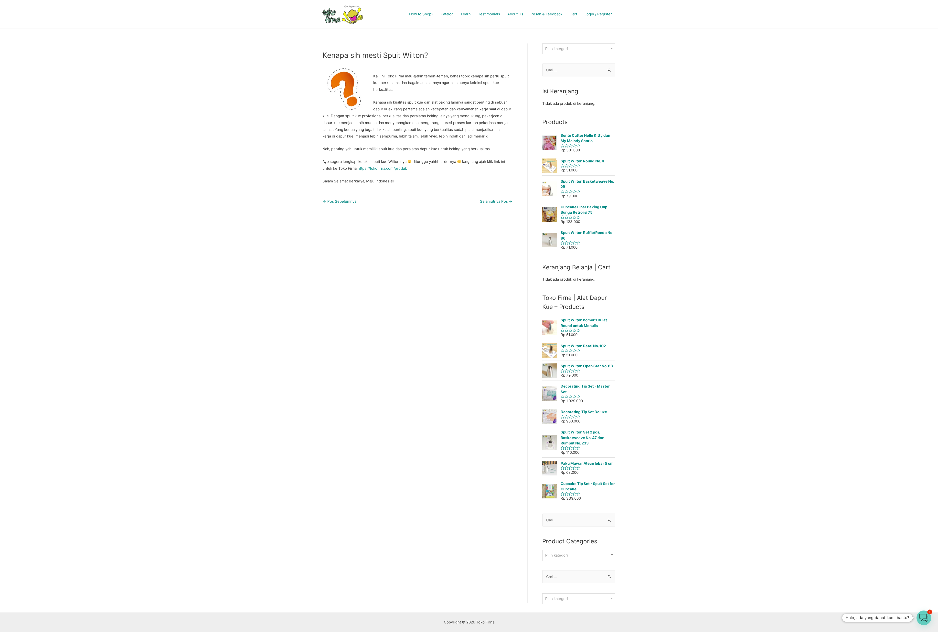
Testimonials (489, 14)
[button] (924, 618)
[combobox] (578, 48)
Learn (466, 14)
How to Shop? (421, 14)
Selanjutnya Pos (496, 201)
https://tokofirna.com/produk (382, 168)
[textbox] (578, 48)
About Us (515, 14)
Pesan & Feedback (546, 14)
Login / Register (598, 14)
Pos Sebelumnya (339, 201)
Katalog (447, 14)
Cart (573, 14)
